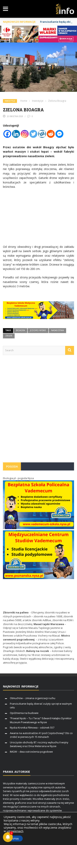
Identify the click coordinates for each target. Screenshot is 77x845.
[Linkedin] (16, 134)
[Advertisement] (38, 410)
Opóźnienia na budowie (24, 713)
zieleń (8, 335)
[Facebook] (7, 134)
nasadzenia (57, 330)
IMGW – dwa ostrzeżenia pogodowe (31, 751)
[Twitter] (33, 134)
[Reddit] (51, 134)
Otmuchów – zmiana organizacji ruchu (32, 698)
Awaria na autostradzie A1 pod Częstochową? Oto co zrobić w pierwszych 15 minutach (41, 735)
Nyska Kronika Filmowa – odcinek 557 (32, 727)
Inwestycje (10, 101)
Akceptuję (13, 838)
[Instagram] (25, 134)
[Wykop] (42, 134)
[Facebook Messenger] (59, 134)
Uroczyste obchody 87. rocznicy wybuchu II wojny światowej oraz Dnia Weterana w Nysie (39, 744)
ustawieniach (15, 831)
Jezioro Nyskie (38, 330)
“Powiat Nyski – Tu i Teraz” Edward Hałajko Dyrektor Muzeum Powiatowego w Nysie (41, 720)
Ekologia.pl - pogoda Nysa (18, 478)
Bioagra (20, 330)
